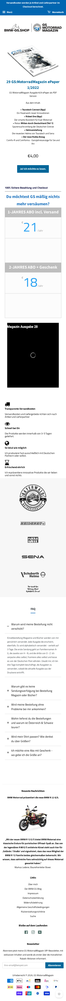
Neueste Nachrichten (33, 791)
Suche (33, 916)
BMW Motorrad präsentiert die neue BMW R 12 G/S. (33, 797)
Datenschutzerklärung (33, 898)
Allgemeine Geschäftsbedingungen (33, 907)
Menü (9, 12)
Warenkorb (58, 12)
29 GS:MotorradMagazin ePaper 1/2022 (33, 84)
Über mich (33, 884)
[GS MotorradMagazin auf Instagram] (33, 933)
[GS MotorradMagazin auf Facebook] (26, 933)
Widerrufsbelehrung (33, 902)
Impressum (33, 893)
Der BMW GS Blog (33, 889)
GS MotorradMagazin (44, 975)
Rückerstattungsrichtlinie (33, 911)
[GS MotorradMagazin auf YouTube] (40, 933)
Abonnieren (54, 965)
